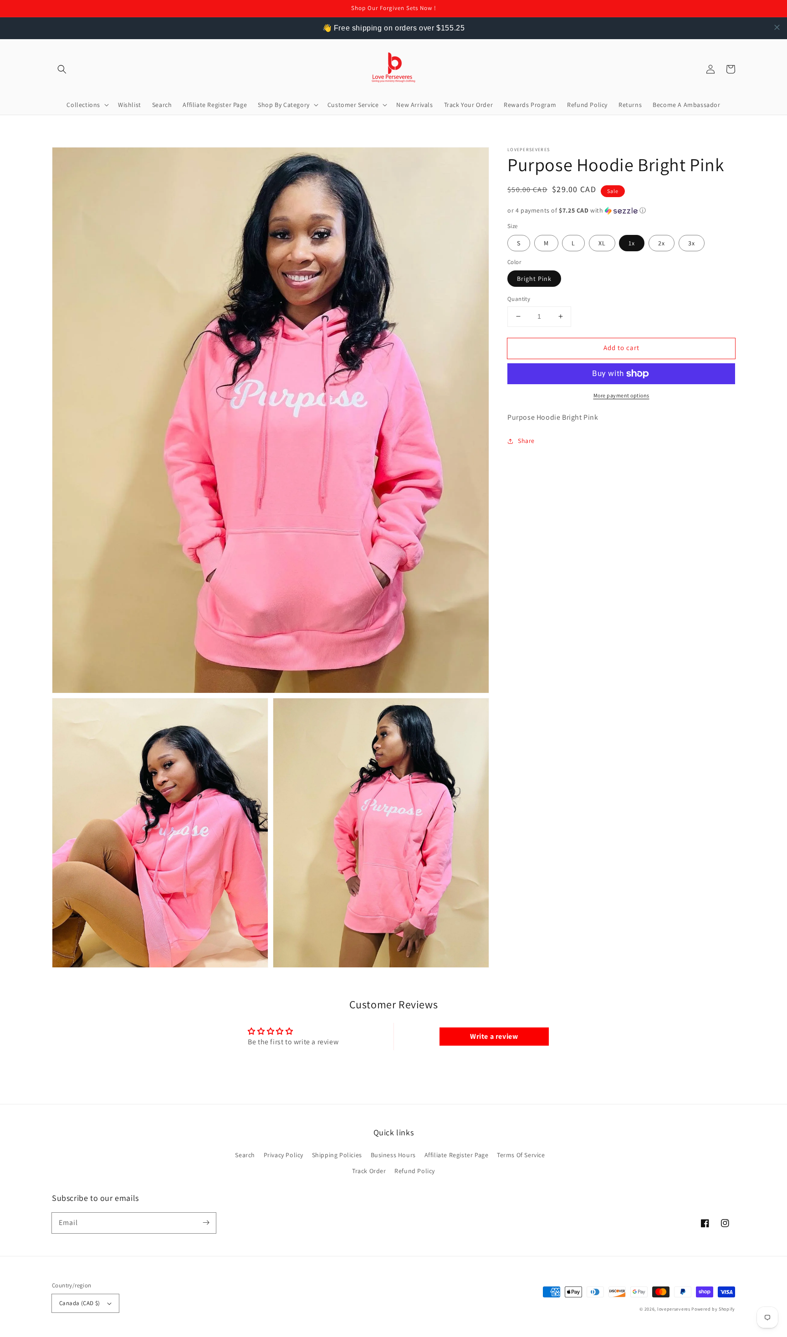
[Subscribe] (206, 1223)
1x (632, 243)
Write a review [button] (494, 1036)
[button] (62, 69)
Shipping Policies (337, 1155)
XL (602, 243)
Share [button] (526, 441)
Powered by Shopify (713, 1309)
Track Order (369, 1171)
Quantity (518, 299)
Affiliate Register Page (456, 1155)
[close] (777, 27)
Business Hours (393, 1155)
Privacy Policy (283, 1155)
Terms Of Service (521, 1155)
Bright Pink (534, 279)
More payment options (621, 395)
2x (661, 243)
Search (245, 1155)
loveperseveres (673, 1309)
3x (691, 243)
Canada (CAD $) (79, 1303)
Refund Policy (414, 1171)
